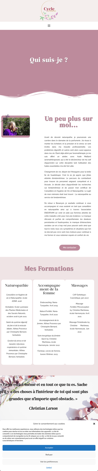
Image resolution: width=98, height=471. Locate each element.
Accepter (49, 448)
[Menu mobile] (49, 26)
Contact (49, 467)
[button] (94, 423)
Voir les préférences (49, 462)
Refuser (49, 455)
